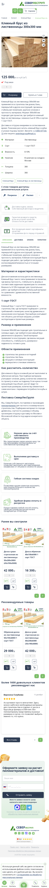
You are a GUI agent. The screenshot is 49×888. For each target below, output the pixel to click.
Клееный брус (8, 181)
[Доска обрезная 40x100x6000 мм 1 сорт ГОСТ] (34, 537)
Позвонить (35, 886)
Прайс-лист (14, 847)
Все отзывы (12, 740)
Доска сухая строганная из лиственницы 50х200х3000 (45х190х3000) (11, 557)
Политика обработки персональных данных (24, 851)
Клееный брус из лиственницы (29, 181)
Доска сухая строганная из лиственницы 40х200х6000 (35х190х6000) (32, 638)
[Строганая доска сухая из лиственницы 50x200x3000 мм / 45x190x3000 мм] (12, 537)
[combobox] (5, 787)
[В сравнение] (43, 40)
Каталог (4, 886)
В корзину (13, 95)
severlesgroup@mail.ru (25, 133)
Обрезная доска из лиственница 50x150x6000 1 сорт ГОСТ (12, 636)
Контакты (12, 886)
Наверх (43, 621)
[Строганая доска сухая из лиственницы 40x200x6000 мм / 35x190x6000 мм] (34, 618)
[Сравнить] (5, 529)
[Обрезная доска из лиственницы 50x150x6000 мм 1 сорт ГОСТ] (12, 618)
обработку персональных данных (23, 814)
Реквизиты (35, 847)
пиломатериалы (8, 405)
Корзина (44, 886)
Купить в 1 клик (35, 95)
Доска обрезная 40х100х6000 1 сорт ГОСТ (33, 554)
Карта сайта (25, 847)
